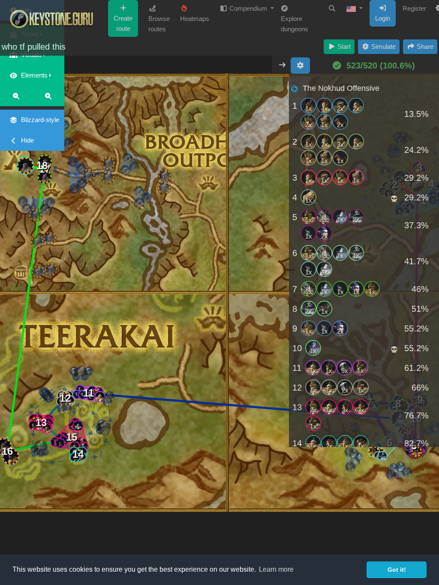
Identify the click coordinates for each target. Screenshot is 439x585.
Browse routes (159, 24)
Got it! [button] (397, 569)
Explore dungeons (294, 24)
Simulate (383, 46)
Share (424, 46)
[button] (354, 8)
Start (343, 46)
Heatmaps (194, 18)
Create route (123, 23)
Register (414, 8)
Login (382, 18)
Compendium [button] (248, 8)
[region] (364, 263)
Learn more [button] (276, 569)
